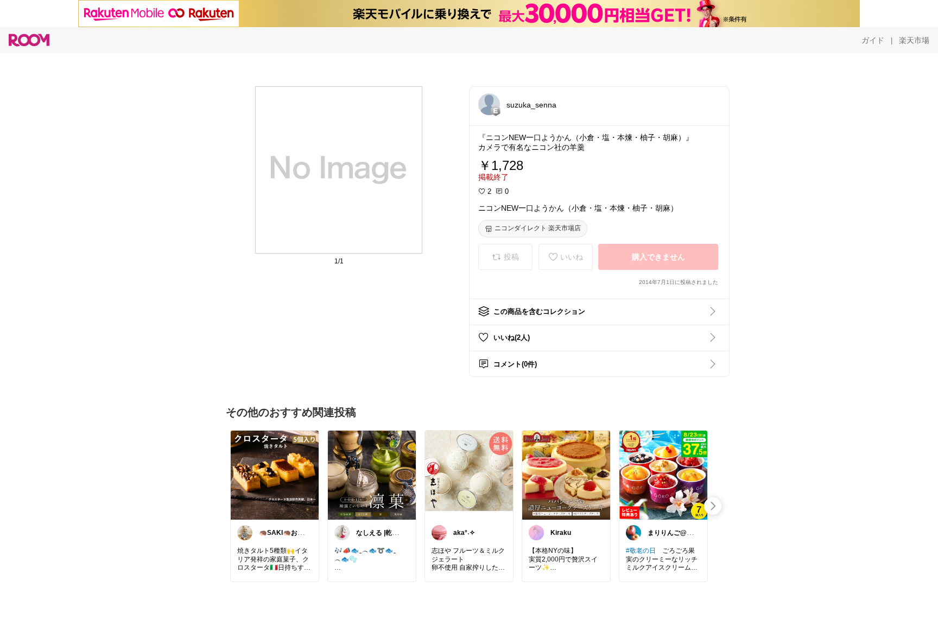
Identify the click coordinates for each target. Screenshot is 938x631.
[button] (489, 104)
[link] (275, 475)
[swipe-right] (712, 506)
